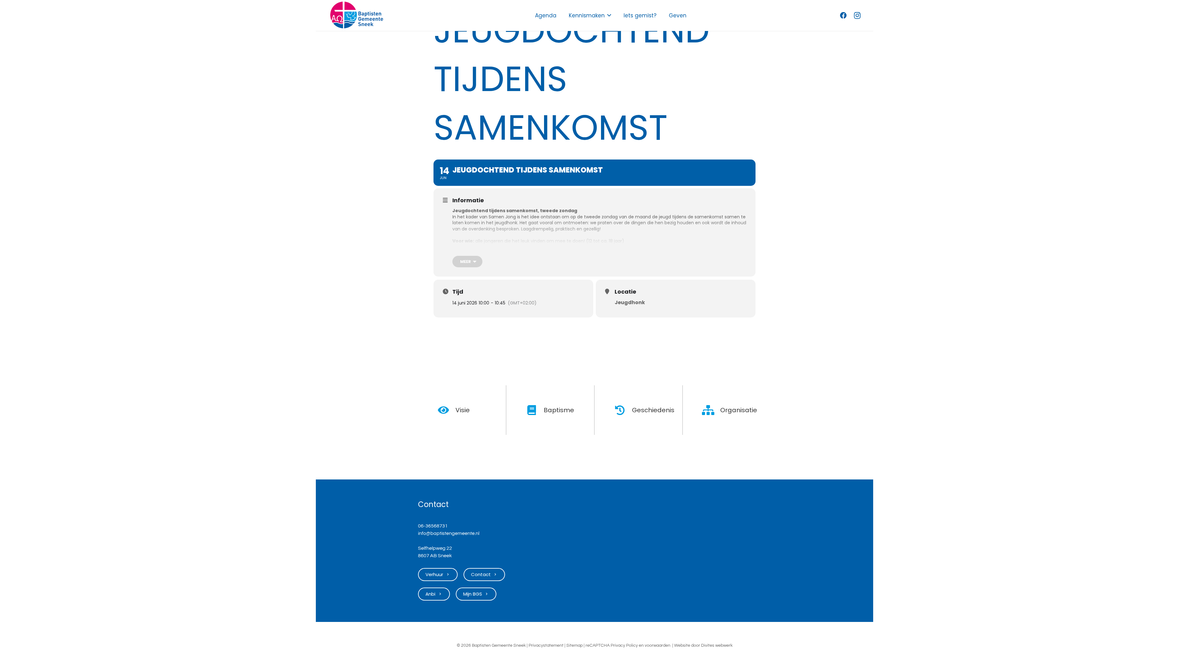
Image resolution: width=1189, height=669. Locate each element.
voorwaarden (657, 645)
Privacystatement (546, 645)
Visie (462, 410)
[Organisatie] (711, 410)
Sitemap (574, 645)
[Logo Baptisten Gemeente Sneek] (356, 15)
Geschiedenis (653, 410)
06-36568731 (433, 525)
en (641, 645)
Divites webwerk (717, 645)
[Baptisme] (535, 410)
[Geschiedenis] (623, 410)
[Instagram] (857, 15)
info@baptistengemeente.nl (448, 533)
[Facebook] (843, 15)
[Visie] (446, 410)
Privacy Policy (624, 645)
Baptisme (559, 410)
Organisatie (738, 410)
